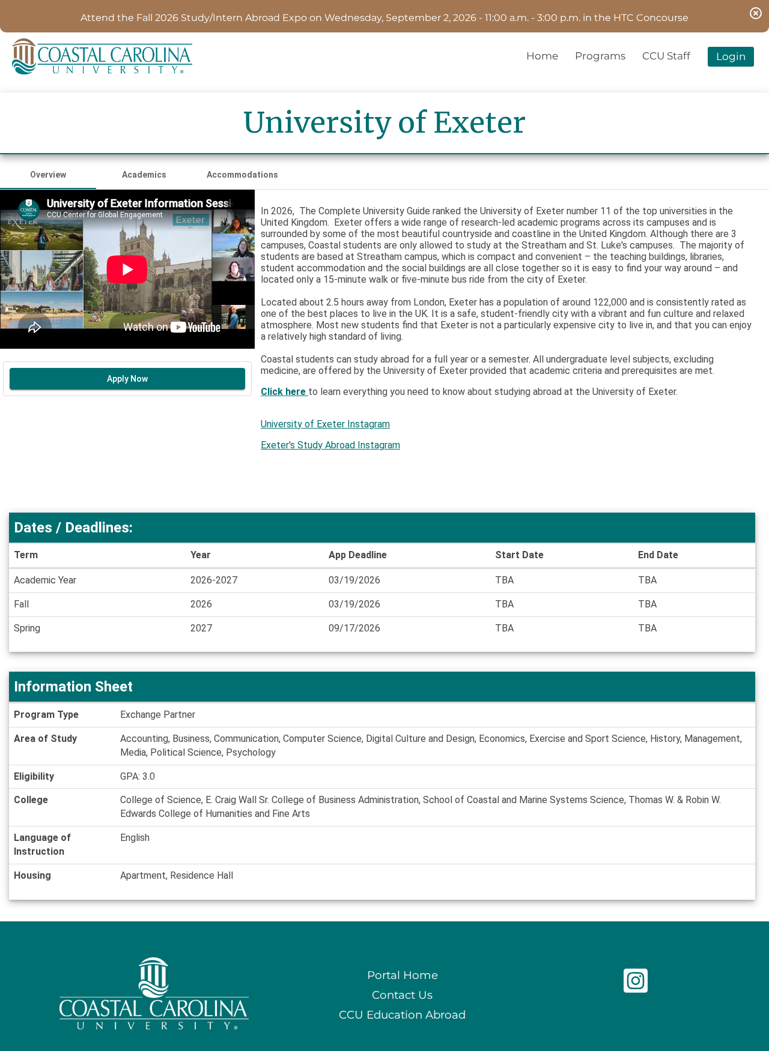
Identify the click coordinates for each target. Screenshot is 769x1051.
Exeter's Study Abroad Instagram (330, 445)
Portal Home (402, 975)
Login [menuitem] (731, 56)
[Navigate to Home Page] (102, 56)
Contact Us (402, 995)
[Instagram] (636, 987)
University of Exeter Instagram (325, 424)
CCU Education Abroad (402, 1015)
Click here (284, 391)
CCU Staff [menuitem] (666, 56)
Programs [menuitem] (600, 56)
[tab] (48, 174)
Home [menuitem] (542, 56)
